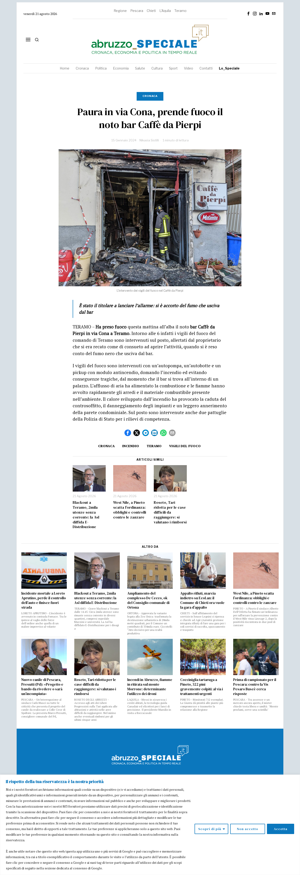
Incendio (130, 446)
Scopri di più (209, 829)
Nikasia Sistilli (149, 140)
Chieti (151, 11)
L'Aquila (165, 11)
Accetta (280, 829)
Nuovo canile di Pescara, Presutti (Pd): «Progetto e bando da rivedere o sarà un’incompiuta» (42, 686)
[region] (150, 825)
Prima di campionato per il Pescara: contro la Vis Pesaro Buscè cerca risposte (254, 686)
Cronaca (150, 96)
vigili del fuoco (185, 446)
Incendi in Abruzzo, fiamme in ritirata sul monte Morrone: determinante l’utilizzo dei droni (149, 686)
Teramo (180, 11)
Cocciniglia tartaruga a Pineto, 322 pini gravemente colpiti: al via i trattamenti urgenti (201, 686)
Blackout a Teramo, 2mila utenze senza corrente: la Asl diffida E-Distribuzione (86, 514)
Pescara (137, 11)
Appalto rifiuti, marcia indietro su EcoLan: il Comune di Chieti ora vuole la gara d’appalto (202, 600)
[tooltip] (248, 13)
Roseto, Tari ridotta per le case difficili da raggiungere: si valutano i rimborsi (170, 512)
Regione (120, 11)
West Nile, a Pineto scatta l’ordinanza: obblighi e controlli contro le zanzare (129, 509)
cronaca (106, 446)
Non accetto (247, 829)
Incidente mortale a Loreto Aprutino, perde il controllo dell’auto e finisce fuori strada (43, 600)
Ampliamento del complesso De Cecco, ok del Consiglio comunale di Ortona (148, 600)
